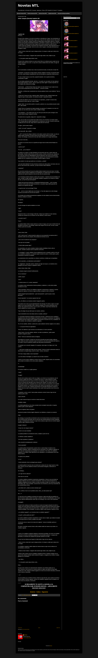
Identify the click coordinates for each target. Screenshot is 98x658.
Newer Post (20, 627)
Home (39, 627)
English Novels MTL (52, 13)
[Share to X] (34, 595)
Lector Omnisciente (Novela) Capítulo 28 (70, 59)
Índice (39, 592)
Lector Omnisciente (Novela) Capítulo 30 (70, 46)
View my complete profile (27, 637)
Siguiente (45, 592)
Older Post (58, 627)
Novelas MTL (28, 5)
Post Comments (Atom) (25, 629)
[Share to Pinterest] (36, 595)
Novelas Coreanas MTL (21, 13)
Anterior (33, 592)
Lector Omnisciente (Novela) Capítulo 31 (70, 40)
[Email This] (32, 595)
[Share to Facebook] (35, 595)
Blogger (51, 645)
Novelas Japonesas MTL (32, 13)
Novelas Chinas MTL (43, 13)
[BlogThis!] (33, 595)
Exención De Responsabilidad (64, 13)
